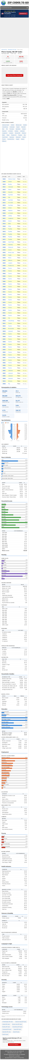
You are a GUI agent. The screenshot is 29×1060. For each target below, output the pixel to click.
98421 (4, 312)
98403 (4, 273)
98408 (4, 286)
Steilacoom (18, 137)
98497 (4, 373)
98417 (4, 305)
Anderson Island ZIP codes (20, 1021)
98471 (4, 360)
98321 (4, 184)
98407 (4, 284)
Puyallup (20, 135)
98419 (4, 310)
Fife (7, 129)
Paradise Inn (13, 135)
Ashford (12, 125)
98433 (4, 326)
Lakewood (22, 131)
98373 (4, 234)
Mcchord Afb (17, 133)
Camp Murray (5, 127)
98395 (4, 257)
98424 (4, 318)
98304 (4, 181)
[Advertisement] (14, 32)
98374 (4, 236)
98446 (4, 341)
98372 (4, 231)
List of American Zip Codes (6, 7)
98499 (4, 378)
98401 (4, 268)
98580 (4, 383)
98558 (4, 381)
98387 (4, 244)
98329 (4, 194)
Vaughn (17, 139)
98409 (4, 289)
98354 (4, 223)
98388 (4, 247)
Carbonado (12, 127)
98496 (4, 370)
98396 (4, 260)
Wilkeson (4, 141)
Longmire (11, 133)
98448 (4, 347)
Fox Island (12, 129)
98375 (4, 239)
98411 (4, 291)
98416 (4, 302)
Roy (25, 135)
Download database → (14, 1044)
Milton (3, 135)
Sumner (24, 137)
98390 (4, 249)
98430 (4, 320)
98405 (4, 278)
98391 (4, 252)
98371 (4, 228)
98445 (4, 339)
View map (24, 179)
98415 (4, 299)
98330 (4, 197)
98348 (4, 213)
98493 (4, 368)
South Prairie (5, 137)
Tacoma (4, 139)
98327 (4, 189)
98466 (4, 354)
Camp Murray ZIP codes (17, 1026)
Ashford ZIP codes (6, 1024)
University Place (11, 139)
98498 (4, 375)
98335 (4, 205)
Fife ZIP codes (5, 1034)
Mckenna (24, 133)
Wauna (22, 139)
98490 (4, 365)
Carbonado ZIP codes (6, 1029)
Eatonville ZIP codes (6, 1031)
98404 (4, 276)
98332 (4, 200)
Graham (24, 129)
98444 (4, 336)
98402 (4, 270)
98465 (4, 352)
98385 (4, 242)
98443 (4, 333)
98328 (4, 192)
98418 (4, 307)
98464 (4, 349)
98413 (4, 297)
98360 (4, 226)
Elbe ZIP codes (16, 1031)
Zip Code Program (8, 1057)
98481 (4, 362)
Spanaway (12, 137)
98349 (4, 215)
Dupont (17, 127)
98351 (4, 218)
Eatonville (23, 127)
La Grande (10, 131)
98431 (4, 323)
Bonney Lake (18, 125)
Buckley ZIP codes (6, 1026)
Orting (8, 135)
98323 (4, 186)
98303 (4, 179)
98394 (4, 255)
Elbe (3, 129)
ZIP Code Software (9, 1051)
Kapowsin (4, 131)
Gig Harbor (18, 129)
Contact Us (15, 1057)
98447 (4, 344)
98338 (4, 207)
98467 (4, 357)
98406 (4, 281)
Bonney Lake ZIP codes (17, 1024)
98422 (4, 315)
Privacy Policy (21, 1057)
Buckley (25, 125)
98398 (4, 265)
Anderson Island (5, 125)
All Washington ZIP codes (7, 1021)
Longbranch (4, 133)
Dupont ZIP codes (17, 1029)
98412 (4, 294)
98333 (4, 202)
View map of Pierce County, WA (14, 75)
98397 (4, 263)
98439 (4, 331)
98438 (4, 328)
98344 (4, 210)
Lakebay (16, 131)
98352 (4, 221)
